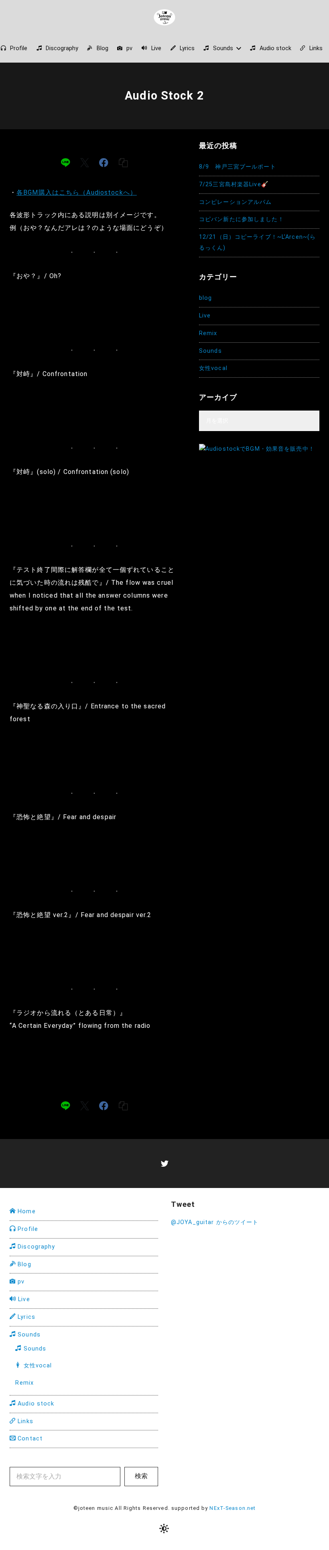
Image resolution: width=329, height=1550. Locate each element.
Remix (208, 333)
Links (24, 1421)
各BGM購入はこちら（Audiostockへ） (76, 192)
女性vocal (213, 368)
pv (20, 1281)
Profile (27, 1229)
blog (205, 298)
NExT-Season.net (232, 1508)
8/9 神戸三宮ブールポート (237, 166)
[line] (65, 162)
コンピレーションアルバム (235, 202)
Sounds (210, 351)
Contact (29, 1438)
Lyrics (25, 1317)
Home (26, 1211)
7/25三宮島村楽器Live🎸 (234, 184)
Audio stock (35, 1403)
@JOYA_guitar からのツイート (214, 1222)
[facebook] (103, 162)
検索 (141, 1476)
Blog (23, 1264)
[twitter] (165, 1163)
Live (205, 315)
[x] (84, 162)
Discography (35, 1246)
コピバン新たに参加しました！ (241, 219)
